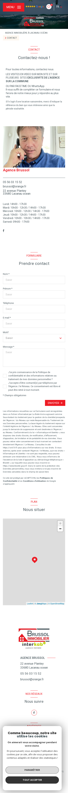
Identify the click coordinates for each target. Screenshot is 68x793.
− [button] (60, 528)
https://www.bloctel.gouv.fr (15, 466)
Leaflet (30, 603)
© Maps (41, 603)
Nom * (6, 274)
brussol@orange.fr (14, 186)
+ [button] (60, 523)
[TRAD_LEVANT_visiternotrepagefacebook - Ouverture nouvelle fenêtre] (3, 230)
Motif (6, 332)
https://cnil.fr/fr (10, 448)
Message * (8, 346)
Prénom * (7, 288)
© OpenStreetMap (56, 603)
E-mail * (7, 317)
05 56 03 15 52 (12, 182)
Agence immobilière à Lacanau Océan (26, 33)
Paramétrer (32, 770)
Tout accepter (32, 779)
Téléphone (8, 303)
